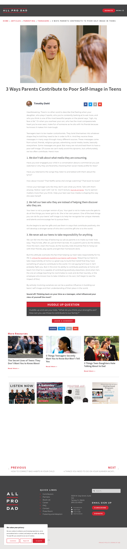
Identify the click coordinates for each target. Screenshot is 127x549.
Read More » (13, 368)
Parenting (29, 21)
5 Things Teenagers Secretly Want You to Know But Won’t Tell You (63, 358)
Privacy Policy (104, 542)
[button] (86, 104)
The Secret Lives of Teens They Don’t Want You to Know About (24, 362)
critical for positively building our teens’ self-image (54, 258)
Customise (13, 541)
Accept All (39, 541)
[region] (26, 534)
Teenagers (43, 21)
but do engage (77, 190)
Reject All (26, 541)
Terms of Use (115, 542)
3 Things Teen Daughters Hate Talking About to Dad (99, 365)
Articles (16, 21)
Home (6, 21)
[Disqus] (63, 431)
